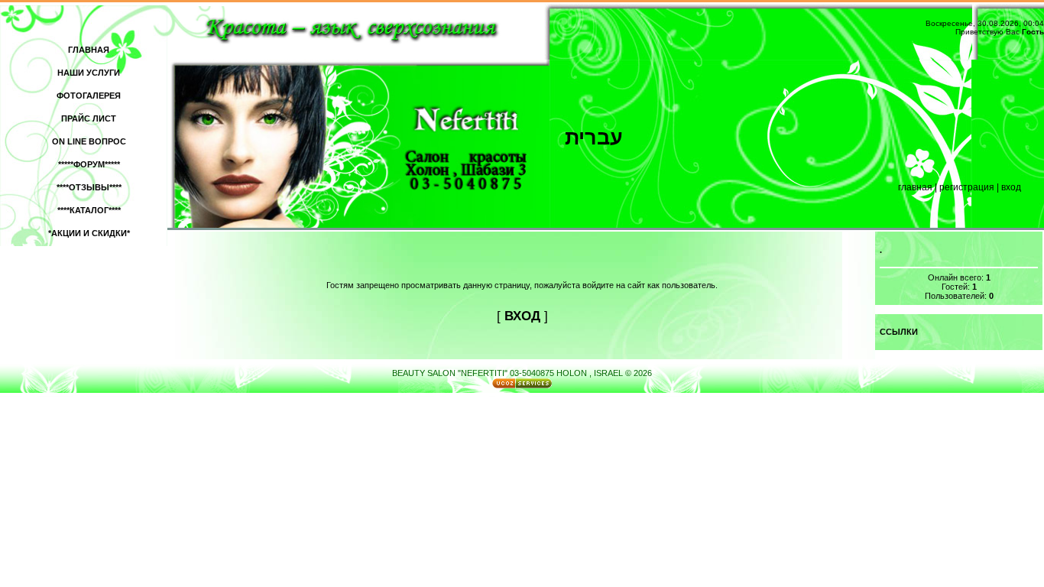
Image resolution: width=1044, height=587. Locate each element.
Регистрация (966, 187)
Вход (1011, 187)
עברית (594, 137)
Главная (915, 187)
